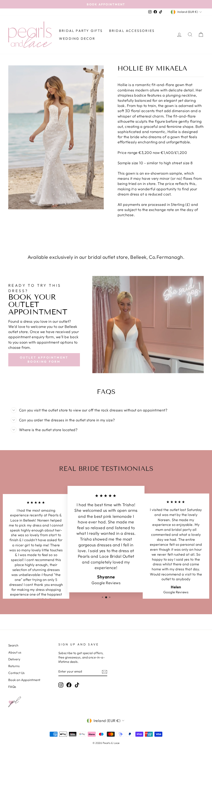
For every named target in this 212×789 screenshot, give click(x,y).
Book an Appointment (24, 680)
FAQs (12, 687)
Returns (13, 666)
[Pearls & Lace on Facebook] (68, 684)
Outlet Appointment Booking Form (44, 359)
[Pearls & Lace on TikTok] (77, 684)
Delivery (14, 659)
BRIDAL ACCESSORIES (132, 31)
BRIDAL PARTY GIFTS (81, 31)
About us (14, 652)
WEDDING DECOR (77, 38)
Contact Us (16, 673)
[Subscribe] (104, 671)
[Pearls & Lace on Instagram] (60, 684)
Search (13, 645)
